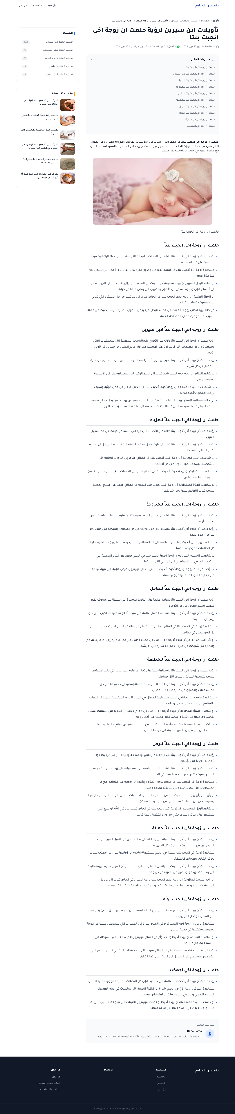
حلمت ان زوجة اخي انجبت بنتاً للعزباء (196, 80)
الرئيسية (52, 6)
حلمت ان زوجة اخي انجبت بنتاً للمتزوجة (195, 87)
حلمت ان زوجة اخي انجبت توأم (200, 120)
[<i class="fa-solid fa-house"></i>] (216, 21)
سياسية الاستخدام (50, 1089)
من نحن (23, 6)
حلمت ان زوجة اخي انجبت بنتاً (200, 67)
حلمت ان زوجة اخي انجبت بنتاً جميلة (197, 113)
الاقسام (37, 6)
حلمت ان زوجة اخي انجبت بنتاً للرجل (197, 107)
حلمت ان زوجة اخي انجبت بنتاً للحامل (196, 93)
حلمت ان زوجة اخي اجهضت (201, 126)
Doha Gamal (208, 47)
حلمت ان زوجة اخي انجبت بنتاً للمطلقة (195, 100)
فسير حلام (207, 6)
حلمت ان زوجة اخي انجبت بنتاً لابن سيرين (194, 74)
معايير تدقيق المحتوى (48, 1083)
